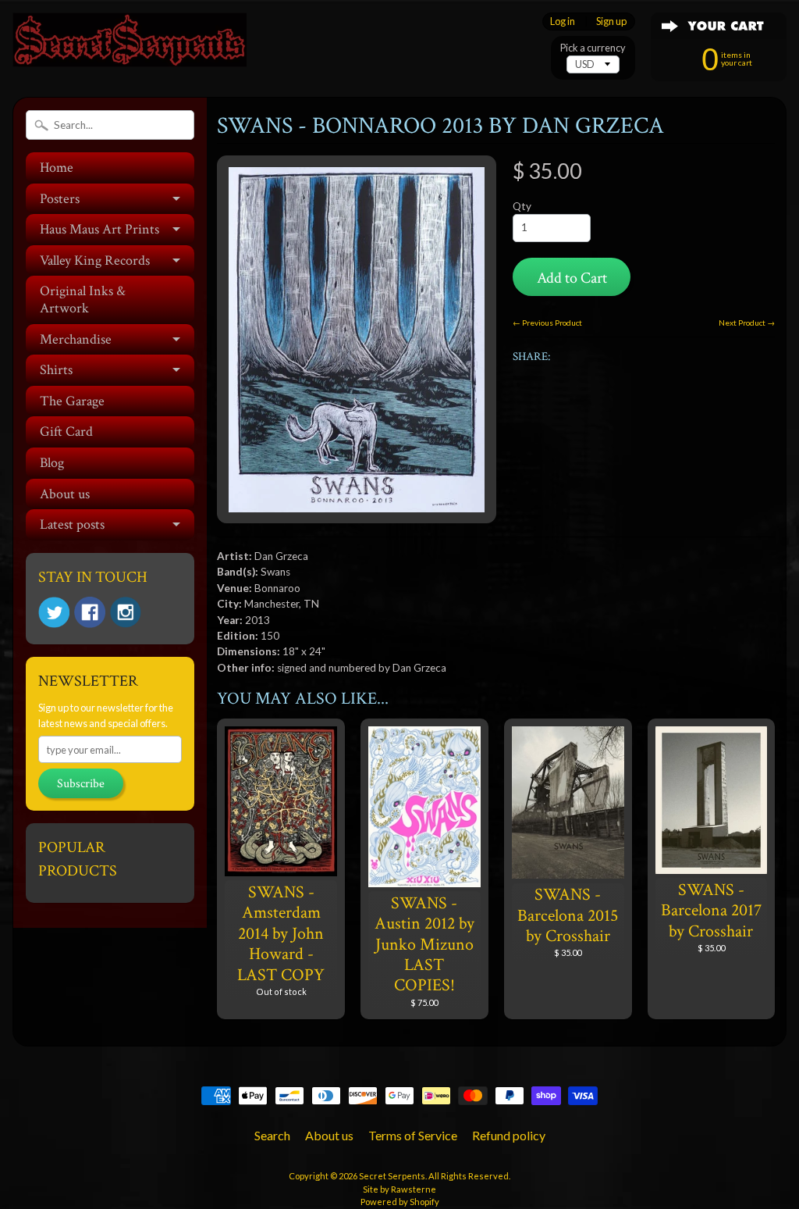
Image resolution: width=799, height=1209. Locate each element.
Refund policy (508, 1135)
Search (272, 1135)
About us (65, 494)
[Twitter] (53, 613)
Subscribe (81, 784)
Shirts (56, 370)
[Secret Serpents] (129, 45)
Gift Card (66, 431)
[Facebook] (89, 612)
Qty (522, 206)
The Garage (72, 401)
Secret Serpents (392, 1176)
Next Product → (747, 322)
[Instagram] (125, 612)
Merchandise (76, 339)
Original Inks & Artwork (83, 299)
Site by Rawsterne (399, 1189)
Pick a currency (593, 48)
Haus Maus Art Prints (99, 229)
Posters (60, 199)
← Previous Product (547, 322)
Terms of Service (412, 1135)
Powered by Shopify (399, 1202)
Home (56, 168)
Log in (562, 21)
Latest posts (72, 524)
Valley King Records (95, 260)
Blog (52, 463)
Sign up (611, 21)
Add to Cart (572, 278)
